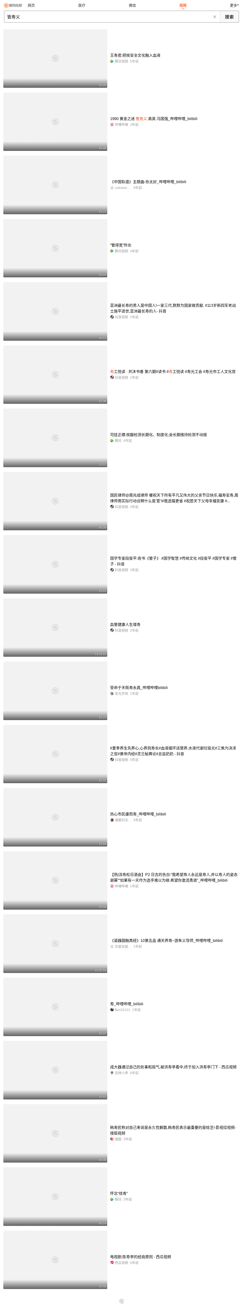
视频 (183, 5)
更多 (233, 5)
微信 (132, 5)
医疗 (81, 5)
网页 (31, 5)
